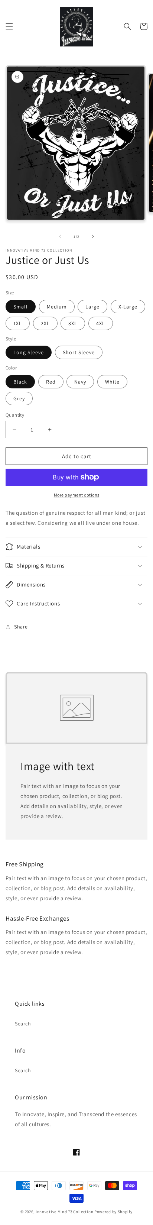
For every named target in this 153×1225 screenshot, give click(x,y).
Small (20, 306)
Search (23, 1023)
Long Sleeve (28, 352)
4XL (100, 323)
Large (92, 306)
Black (20, 381)
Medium (57, 306)
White (112, 381)
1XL (17, 323)
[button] (9, 26)
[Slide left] (60, 236)
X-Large (127, 306)
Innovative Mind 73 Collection (64, 1211)
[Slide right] (93, 236)
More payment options (77, 495)
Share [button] (21, 626)
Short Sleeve (79, 352)
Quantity (15, 415)
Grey (19, 398)
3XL (72, 323)
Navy (80, 381)
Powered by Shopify (113, 1211)
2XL (45, 323)
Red (51, 381)
